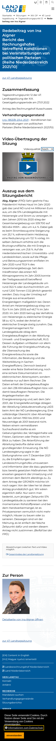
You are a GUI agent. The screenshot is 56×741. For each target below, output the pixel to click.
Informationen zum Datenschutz (25, 727)
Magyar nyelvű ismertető (22, 659)
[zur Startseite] (14, 8)
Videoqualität (32, 149)
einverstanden (14, 735)
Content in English (18, 655)
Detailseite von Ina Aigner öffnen (22, 619)
